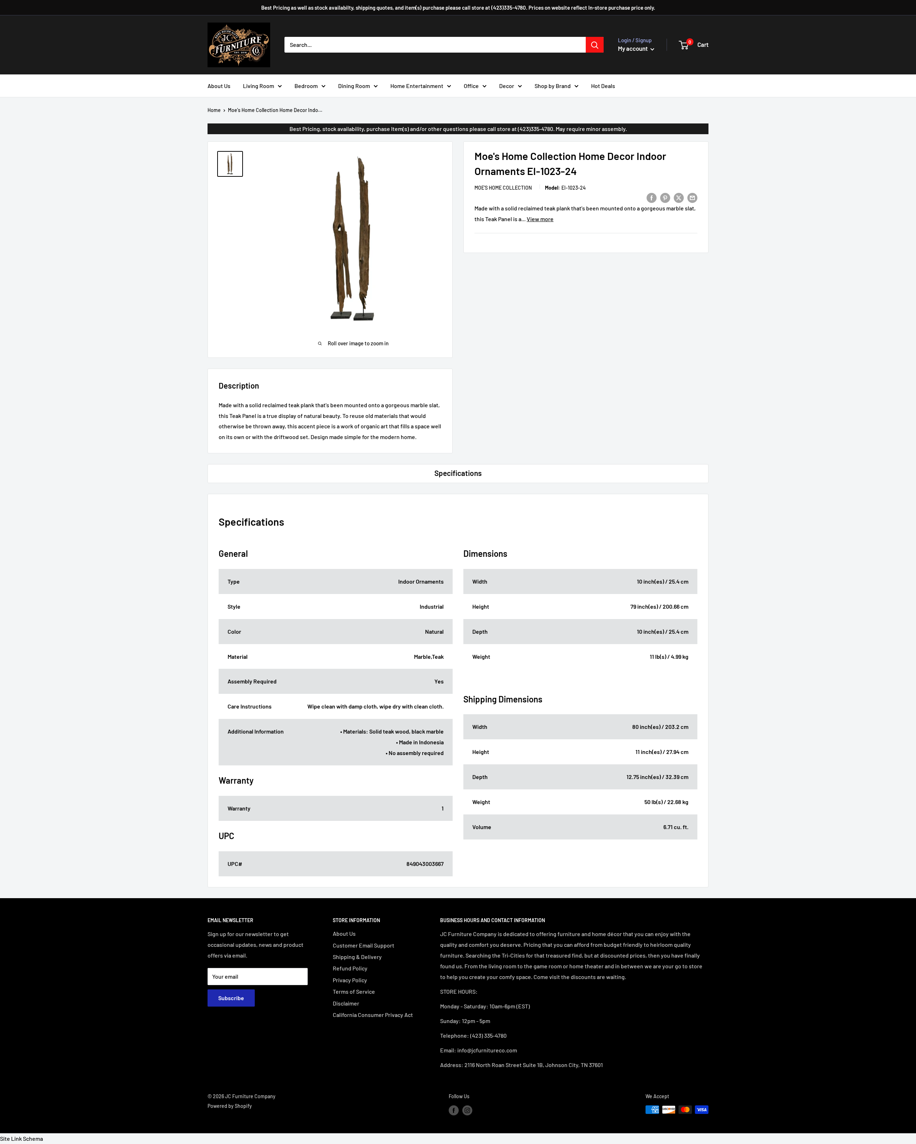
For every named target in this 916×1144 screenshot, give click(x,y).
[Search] (595, 45)
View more (540, 218)
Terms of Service (354, 991)
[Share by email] (692, 197)
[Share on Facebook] (652, 197)
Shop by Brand (553, 85)
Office (471, 85)
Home (214, 110)
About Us (219, 85)
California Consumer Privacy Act (373, 1014)
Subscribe (231, 997)
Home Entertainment (416, 85)
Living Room (258, 85)
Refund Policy (350, 968)
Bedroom (306, 85)
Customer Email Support (363, 945)
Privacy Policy (350, 980)
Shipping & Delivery (357, 956)
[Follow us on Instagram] (467, 1110)
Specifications (458, 472)
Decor (506, 85)
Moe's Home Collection (503, 187)
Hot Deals (603, 85)
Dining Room (354, 85)
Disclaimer (346, 1003)
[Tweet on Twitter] (679, 197)
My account (633, 48)
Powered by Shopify (230, 1106)
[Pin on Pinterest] (665, 197)
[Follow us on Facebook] (454, 1110)
